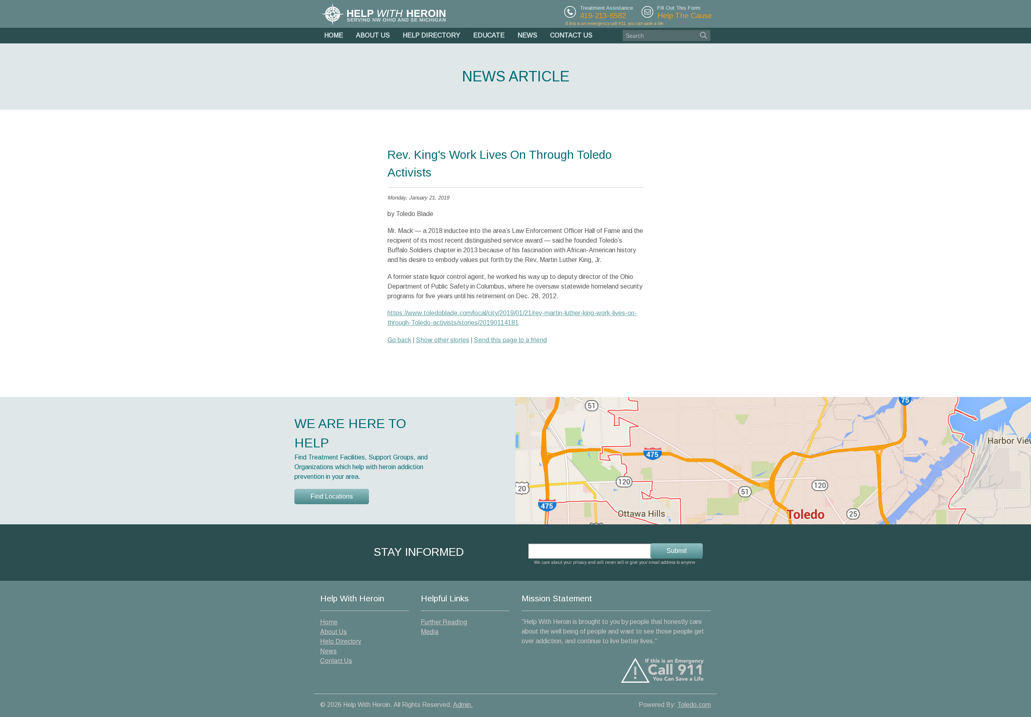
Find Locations (332, 496)
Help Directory (431, 35)
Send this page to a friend (510, 339)
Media (430, 631)
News (527, 35)
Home (333, 35)
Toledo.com (694, 704)
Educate (489, 35)
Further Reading (444, 621)
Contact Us (571, 35)
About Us (373, 35)
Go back (399, 339)
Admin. (463, 704)
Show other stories (442, 339)
